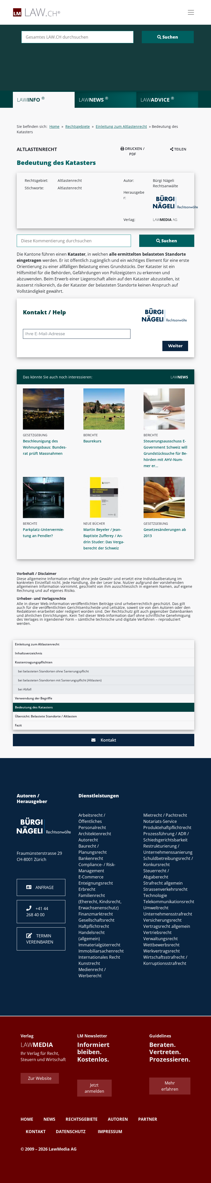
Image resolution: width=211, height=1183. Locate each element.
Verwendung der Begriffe (33, 698)
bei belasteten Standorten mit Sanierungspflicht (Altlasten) (60, 680)
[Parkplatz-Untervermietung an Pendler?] (47, 497)
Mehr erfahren (169, 1086)
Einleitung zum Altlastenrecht (37, 644)
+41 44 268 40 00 (37, 912)
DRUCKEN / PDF (134, 151)
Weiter (175, 345)
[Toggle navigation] (191, 12)
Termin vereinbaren (39, 939)
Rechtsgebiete (77, 126)
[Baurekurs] (107, 409)
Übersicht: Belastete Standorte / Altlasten (46, 716)
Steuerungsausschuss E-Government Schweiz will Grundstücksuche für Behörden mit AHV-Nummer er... (165, 453)
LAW (179, 377)
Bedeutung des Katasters (34, 707)
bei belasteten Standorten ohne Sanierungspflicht (53, 671)
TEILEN (179, 149)
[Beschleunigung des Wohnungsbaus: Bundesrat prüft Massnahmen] (47, 409)
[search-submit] (168, 37)
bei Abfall (24, 689)
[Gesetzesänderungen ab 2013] (168, 497)
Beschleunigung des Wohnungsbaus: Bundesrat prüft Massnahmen (45, 447)
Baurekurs (92, 441)
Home (54, 126)
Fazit (18, 725)
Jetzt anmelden (94, 1088)
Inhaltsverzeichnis (28, 653)
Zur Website (39, 1078)
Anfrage (42, 887)
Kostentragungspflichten (33, 662)
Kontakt (105, 740)
